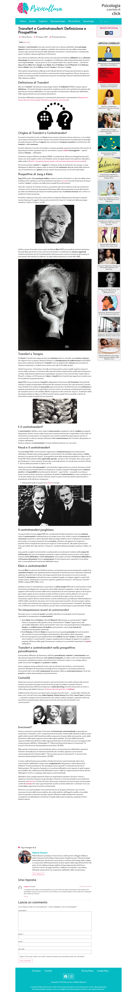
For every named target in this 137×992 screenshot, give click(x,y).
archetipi (49, 483)
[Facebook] (111, 33)
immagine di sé (30, 847)
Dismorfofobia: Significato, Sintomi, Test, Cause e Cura (109, 245)
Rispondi (26, 896)
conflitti (65, 150)
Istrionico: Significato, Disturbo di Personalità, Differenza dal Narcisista (109, 267)
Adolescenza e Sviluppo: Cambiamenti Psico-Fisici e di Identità (108, 131)
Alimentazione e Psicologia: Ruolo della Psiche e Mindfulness (109, 64)
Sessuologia (88, 21)
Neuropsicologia (58, 21)
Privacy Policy (87, 970)
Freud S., (57, 161)
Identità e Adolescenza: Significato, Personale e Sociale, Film (109, 108)
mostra (26, 42)
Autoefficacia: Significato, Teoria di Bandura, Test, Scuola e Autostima (109, 222)
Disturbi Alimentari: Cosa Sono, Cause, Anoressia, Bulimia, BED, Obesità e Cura (109, 357)
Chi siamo (36, 970)
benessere (32, 781)
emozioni (28, 783)
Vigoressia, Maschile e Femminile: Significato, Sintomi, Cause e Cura (109, 335)
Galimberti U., (53, 98)
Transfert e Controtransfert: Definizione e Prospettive (109, 85)
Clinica (23, 21)
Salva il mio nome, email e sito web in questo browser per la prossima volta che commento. (52, 956)
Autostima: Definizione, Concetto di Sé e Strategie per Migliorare (109, 313)
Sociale (32, 21)
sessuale (64, 181)
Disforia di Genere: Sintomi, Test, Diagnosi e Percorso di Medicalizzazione (109, 290)
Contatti (48, 970)
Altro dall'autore (38, 874)
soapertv (27, 886)
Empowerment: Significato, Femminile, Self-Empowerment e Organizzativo (109, 176)
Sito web (21, 949)
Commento (22, 910)
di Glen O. (59, 689)
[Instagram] (107, 33)
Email (20, 941)
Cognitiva (43, 21)
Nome (21, 934)
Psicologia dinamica (59, 37)
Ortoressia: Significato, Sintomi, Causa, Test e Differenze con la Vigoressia (109, 199)
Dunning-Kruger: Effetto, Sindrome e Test (109, 154)
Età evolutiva (74, 21)
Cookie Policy (103, 970)
